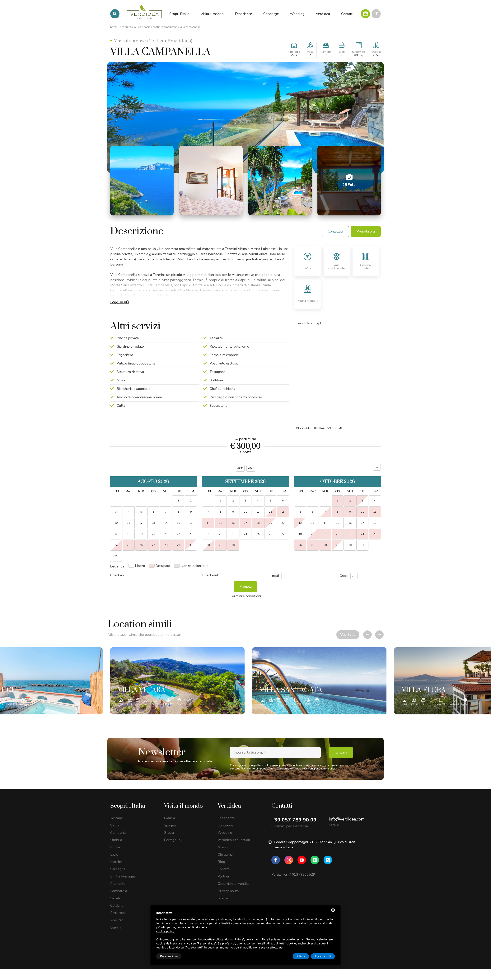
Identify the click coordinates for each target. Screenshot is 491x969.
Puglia (115, 847)
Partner (223, 876)
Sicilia (114, 825)
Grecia (169, 833)
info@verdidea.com (347, 819)
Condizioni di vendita (234, 884)
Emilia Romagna (123, 876)
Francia (169, 818)
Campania (144, 27)
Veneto (115, 898)
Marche (116, 862)
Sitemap (224, 898)
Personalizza (169, 956)
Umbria (116, 840)
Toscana (116, 818)
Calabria (116, 905)
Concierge (225, 825)
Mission (223, 847)
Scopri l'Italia (128, 27)
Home (114, 27)
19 (270, 523)
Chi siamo (225, 854)
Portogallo (172, 840)
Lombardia (118, 891)
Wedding (225, 833)
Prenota (245, 586)
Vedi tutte (348, 634)
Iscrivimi (340, 752)
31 (362, 545)
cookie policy (165, 931)
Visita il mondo (183, 806)
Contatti (224, 869)
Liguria (115, 927)
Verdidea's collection (234, 840)
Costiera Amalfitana (165, 27)
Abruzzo (116, 920)
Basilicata (117, 913)
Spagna (170, 825)
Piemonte (117, 884)
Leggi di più (119, 302)
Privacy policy (228, 891)
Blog (221, 862)
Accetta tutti (323, 956)
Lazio (114, 854)
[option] (177, 680)
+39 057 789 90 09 (293, 819)
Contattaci (335, 231)
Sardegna (117, 869)
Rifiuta (301, 956)
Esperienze (226, 818)
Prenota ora (366, 231)
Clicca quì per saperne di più (319, 768)
